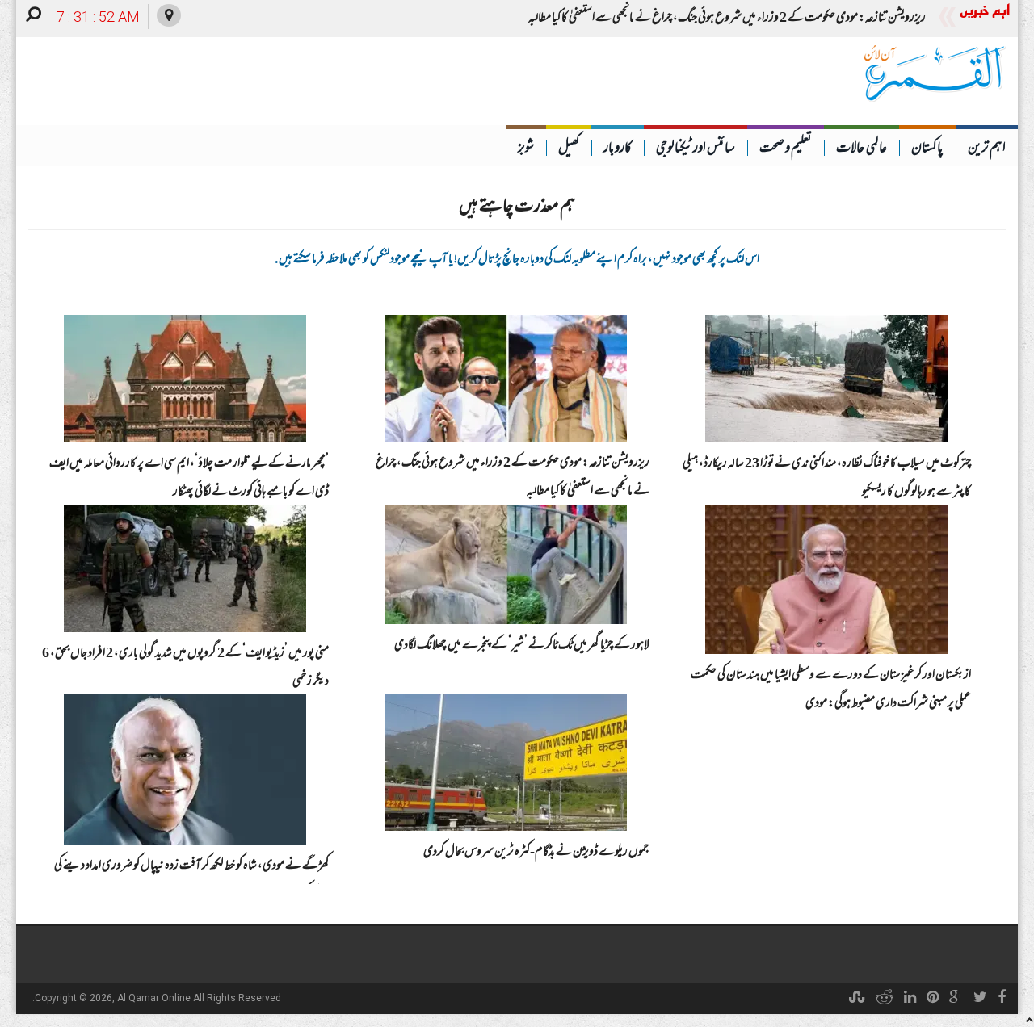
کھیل (568, 149)
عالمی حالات (861, 149)
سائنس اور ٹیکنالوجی (695, 149)
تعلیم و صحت (785, 149)
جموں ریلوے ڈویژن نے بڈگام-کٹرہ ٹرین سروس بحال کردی (536, 852)
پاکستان (927, 149)
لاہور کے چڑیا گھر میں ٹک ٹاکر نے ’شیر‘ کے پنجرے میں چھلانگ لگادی (521, 646)
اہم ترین (987, 149)
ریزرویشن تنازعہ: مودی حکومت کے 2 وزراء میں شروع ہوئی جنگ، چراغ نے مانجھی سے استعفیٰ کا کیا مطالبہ (727, 18)
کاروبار (617, 149)
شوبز (526, 149)
